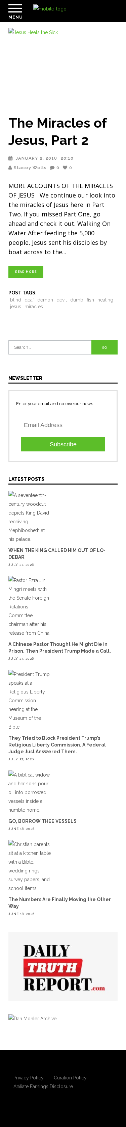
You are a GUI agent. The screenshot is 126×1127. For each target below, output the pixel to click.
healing (105, 300)
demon (45, 300)
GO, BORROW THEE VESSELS (42, 821)
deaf (29, 300)
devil (61, 300)
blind (15, 300)
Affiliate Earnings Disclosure (43, 1086)
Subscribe (63, 444)
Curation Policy (70, 1077)
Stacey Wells (30, 167)
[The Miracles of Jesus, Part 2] (63, 67)
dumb (76, 300)
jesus (15, 306)
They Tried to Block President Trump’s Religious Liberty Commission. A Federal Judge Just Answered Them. (57, 744)
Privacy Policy (28, 1077)
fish (90, 300)
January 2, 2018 (36, 158)
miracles (34, 306)
